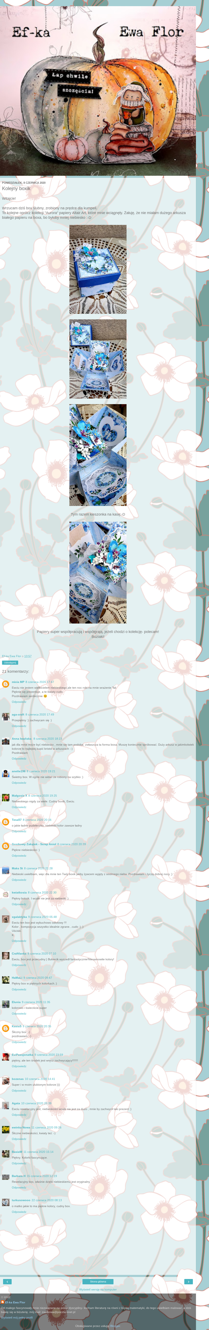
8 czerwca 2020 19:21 (41, 771)
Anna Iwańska (22, 738)
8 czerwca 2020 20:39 (71, 844)
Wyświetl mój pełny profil (17, 1317)
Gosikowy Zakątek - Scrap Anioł (34, 844)
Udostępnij (10, 662)
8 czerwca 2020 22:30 (42, 892)
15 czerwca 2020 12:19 (42, 1176)
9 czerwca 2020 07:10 (42, 953)
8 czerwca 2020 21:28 (38, 868)
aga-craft (18, 714)
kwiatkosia (19, 892)
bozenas (18, 1079)
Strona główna (98, 1281)
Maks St (17, 868)
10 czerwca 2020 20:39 (36, 1103)
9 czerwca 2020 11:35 (36, 1002)
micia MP (18, 682)
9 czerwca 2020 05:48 (42, 916)
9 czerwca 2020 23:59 (48, 1054)
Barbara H (19, 1176)
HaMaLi (17, 977)
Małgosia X (19, 795)
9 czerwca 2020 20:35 (37, 1026)
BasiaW (17, 1151)
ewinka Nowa (21, 1127)
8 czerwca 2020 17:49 (40, 714)
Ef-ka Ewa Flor (15, 1302)
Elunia (16, 1002)
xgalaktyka (19, 916)
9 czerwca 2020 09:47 (37, 977)
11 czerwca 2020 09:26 (46, 1127)
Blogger (115, 1326)
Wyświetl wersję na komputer (98, 1289)
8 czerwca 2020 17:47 (40, 682)
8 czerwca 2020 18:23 (47, 738)
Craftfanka (19, 953)
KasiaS (16, 1026)
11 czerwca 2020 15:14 (38, 1151)
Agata (16, 1103)
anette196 (19, 771)
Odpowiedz (19, 701)
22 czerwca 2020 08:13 (47, 1200)
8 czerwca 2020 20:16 (37, 819)
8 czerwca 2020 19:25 (42, 795)
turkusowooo (21, 1200)
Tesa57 (17, 819)
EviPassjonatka (22, 1054)
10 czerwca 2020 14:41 (40, 1079)
